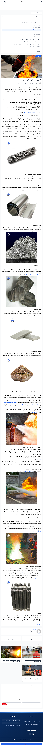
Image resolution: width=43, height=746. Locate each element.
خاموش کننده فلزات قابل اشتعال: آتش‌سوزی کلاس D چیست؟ (31, 22)
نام (40, 699)
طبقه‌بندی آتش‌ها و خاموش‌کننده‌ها (34, 20)
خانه (40, 12)
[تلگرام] (33, 734)
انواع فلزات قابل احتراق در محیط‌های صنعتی (33, 25)
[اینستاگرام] (30, 734)
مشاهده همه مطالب (32, 632)
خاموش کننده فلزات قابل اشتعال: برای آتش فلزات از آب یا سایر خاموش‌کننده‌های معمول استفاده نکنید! (24, 44)
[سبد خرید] (4, 2)
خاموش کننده (34, 12)
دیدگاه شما (39, 688)
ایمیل (20, 699)
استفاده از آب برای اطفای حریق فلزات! (34, 46)
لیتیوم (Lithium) (37, 32)
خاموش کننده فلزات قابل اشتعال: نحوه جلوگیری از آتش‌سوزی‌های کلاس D (29, 39)
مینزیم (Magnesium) (36, 29)
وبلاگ (38, 12)
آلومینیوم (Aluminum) (36, 27)
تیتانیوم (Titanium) (37, 34)
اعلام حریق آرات (36, 83)
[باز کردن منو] (41, 2)
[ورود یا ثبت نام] (2, 2)
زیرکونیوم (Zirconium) (36, 36)
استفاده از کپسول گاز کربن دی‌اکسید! (34, 48)
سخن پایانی (38, 51)
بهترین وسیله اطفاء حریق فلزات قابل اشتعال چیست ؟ (32, 41)
